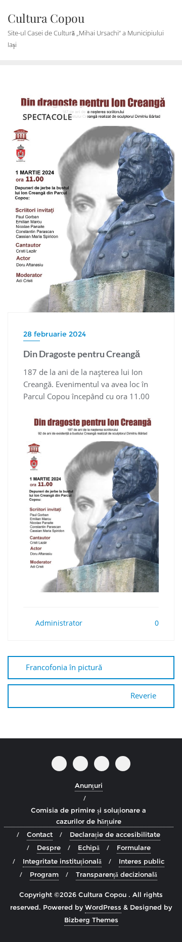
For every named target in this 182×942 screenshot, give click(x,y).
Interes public (141, 861)
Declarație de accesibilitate (115, 834)
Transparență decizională (116, 874)
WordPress (103, 907)
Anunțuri (89, 785)
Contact (40, 834)
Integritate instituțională (62, 861)
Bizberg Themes (91, 920)
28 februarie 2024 (54, 334)
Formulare (134, 847)
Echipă (89, 847)
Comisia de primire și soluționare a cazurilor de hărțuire (88, 815)
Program (44, 874)
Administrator (57, 623)
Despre (49, 847)
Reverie (143, 695)
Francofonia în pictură (64, 667)
